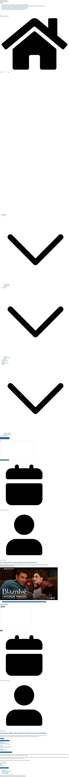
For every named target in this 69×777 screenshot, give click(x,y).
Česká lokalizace (5, 773)
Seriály (5, 358)
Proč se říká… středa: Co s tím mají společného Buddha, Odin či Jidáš (15, 7)
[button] (35, 283)
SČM (6, 760)
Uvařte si (5, 286)
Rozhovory (4, 359)
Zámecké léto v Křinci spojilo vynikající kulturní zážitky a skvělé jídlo (14, 8)
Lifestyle (3, 287)
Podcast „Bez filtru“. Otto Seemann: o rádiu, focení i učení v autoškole (15, 4)
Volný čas (4, 215)
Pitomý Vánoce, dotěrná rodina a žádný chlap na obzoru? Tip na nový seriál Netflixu (23, 733)
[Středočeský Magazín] (4, 16)
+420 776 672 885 (3, 750)
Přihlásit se (4, 770)
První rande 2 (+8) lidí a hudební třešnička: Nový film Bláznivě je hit (18, 562)
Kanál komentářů (5, 772)
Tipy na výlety (6, 285)
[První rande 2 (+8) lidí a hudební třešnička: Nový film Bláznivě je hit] (16, 458)
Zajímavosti (4, 214)
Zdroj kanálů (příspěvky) (6, 771)
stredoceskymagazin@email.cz (5, 747)
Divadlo (5, 356)
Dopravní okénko (7, 433)
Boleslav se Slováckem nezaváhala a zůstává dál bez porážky (13, 9)
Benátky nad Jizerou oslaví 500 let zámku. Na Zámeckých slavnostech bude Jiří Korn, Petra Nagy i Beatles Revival (23, 5)
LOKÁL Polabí (4, 435)
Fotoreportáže (5, 360)
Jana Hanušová (3, 560)
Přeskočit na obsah (3, 0)
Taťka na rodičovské (8, 434)
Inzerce (3, 362)
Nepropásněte (7, 284)
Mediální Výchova (5, 363)
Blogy (3, 364)
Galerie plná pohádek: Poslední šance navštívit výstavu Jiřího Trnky (14, 601)
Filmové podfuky (7, 357)
